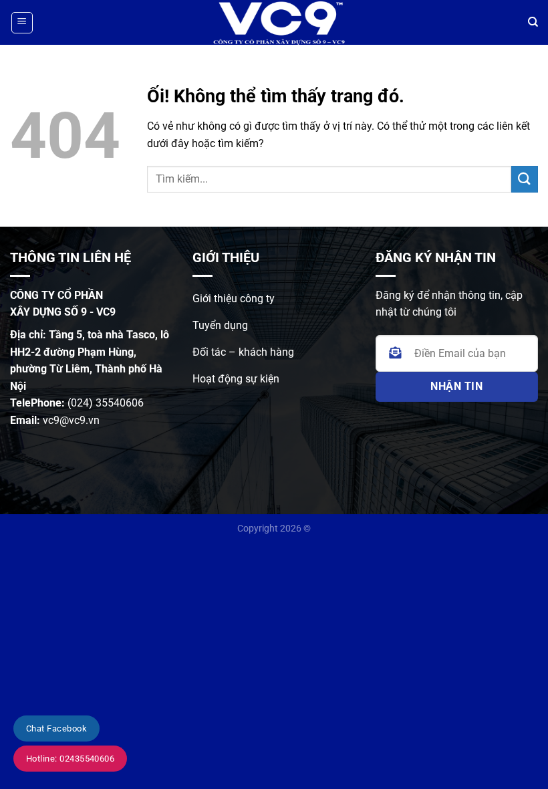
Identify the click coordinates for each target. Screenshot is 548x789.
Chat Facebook (56, 728)
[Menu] (22, 22)
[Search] (533, 22)
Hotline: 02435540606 (70, 759)
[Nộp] (524, 179)
